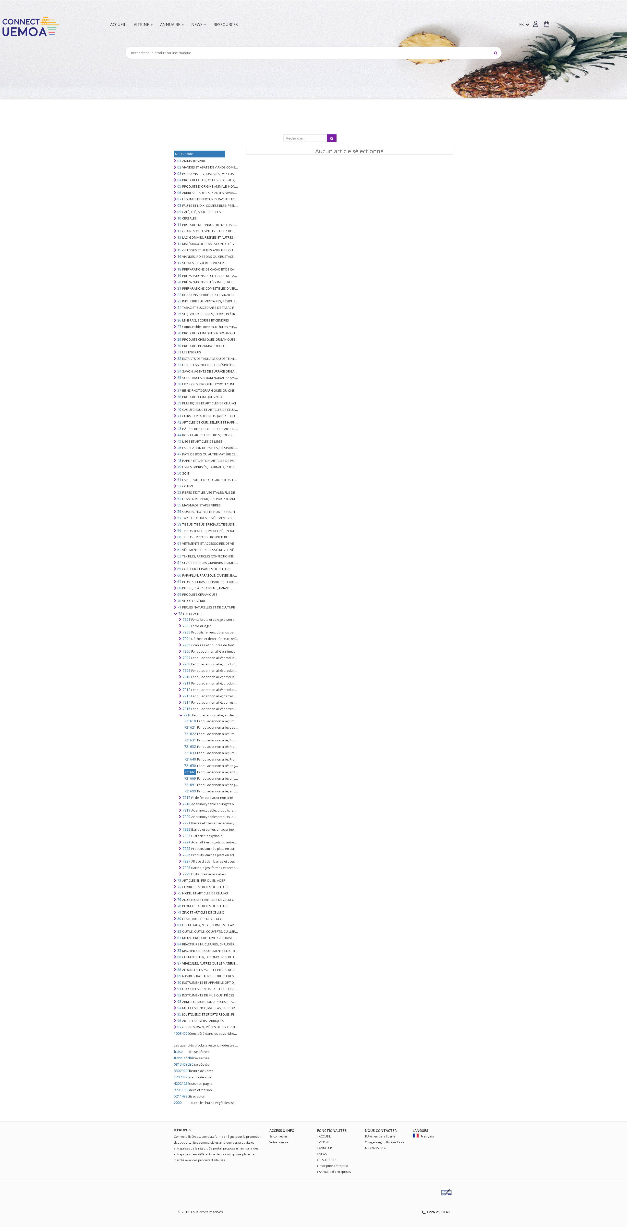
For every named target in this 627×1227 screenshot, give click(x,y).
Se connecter (278, 1136)
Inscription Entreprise (334, 1166)
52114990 (181, 1096)
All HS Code (184, 154)
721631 (190, 740)
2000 (178, 1102)
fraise (178, 1051)
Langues (420, 1130)
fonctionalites (332, 1130)
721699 (190, 791)
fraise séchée (181, 1058)
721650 (190, 765)
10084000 (181, 1033)
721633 (190, 752)
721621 (190, 727)
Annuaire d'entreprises (335, 1172)
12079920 (181, 1077)
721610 (190, 721)
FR (522, 24)
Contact (384, 1130)
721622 (190, 733)
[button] (536, 24)
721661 (190, 772)
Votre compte (279, 1142)
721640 (190, 759)
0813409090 (181, 1064)
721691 (190, 784)
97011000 (181, 1089)
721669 (190, 778)
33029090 (181, 1070)
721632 (190, 746)
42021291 (181, 1083)
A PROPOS (182, 1129)
